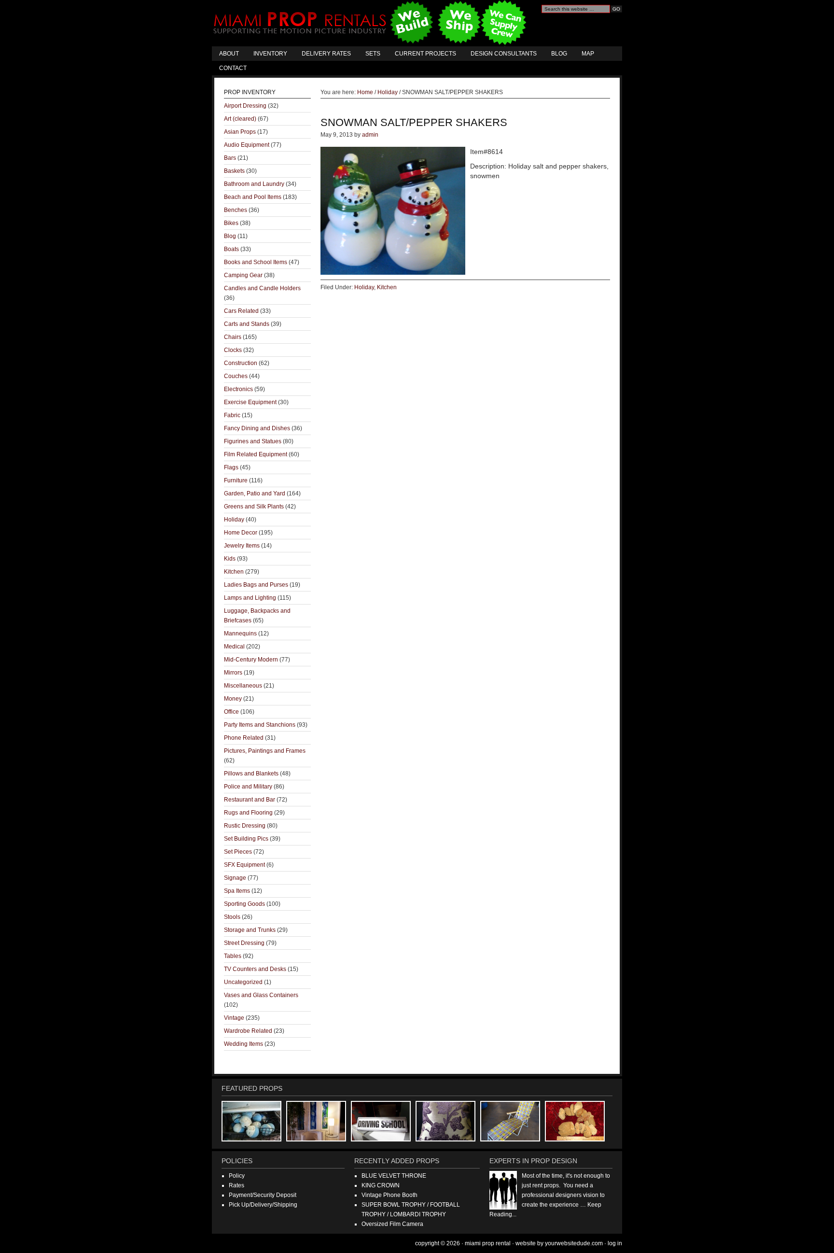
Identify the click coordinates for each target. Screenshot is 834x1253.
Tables (232, 956)
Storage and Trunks (250, 930)
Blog (559, 53)
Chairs (232, 337)
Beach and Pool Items (252, 197)
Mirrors (233, 672)
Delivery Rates (326, 53)
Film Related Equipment (255, 454)
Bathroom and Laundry (254, 184)
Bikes (231, 223)
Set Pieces (238, 851)
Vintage (234, 1017)
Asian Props (240, 131)
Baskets (234, 171)
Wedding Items (243, 1044)
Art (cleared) (240, 118)
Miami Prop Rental (371, 23)
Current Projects (425, 53)
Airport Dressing (245, 105)
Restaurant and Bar (249, 799)
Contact (233, 68)
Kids (230, 558)
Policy (237, 1175)
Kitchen (387, 287)
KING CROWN (380, 1185)
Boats (231, 249)
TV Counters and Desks (255, 969)
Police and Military (248, 786)
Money (233, 698)
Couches (236, 376)
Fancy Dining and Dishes (257, 428)
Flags (231, 467)
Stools (232, 917)
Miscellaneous (243, 685)
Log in (615, 1243)
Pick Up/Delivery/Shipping (263, 1204)
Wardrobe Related (248, 1031)
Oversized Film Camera (392, 1224)
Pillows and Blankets (251, 773)
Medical (234, 646)
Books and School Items (255, 262)
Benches (235, 210)
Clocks (233, 350)
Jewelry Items (242, 545)
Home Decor (240, 532)
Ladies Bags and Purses (256, 584)
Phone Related (244, 737)
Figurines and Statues (252, 441)
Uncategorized (243, 982)
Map (588, 53)
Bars (230, 158)
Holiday (364, 287)
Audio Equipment (246, 144)
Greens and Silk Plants (254, 506)
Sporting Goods (244, 904)
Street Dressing (244, 943)
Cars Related (241, 311)
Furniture (236, 480)
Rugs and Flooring (248, 812)
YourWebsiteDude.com (574, 1243)
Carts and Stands (246, 324)
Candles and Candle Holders (262, 288)
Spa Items (237, 890)
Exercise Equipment (250, 402)
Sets (372, 53)
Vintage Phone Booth (389, 1195)
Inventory (270, 53)
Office (231, 711)
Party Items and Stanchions (259, 724)
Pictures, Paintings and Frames (265, 750)
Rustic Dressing (244, 825)
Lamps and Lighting (250, 597)
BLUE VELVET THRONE (393, 1175)
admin (370, 134)
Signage (235, 877)
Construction (240, 363)
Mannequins (240, 633)
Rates (236, 1185)
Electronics (238, 389)
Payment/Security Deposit (262, 1195)
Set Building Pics (246, 838)
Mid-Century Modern (251, 659)
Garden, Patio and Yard (254, 493)
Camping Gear (243, 275)
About (229, 53)
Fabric (232, 415)
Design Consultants (504, 53)
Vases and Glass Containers (261, 995)
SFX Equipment (244, 864)
